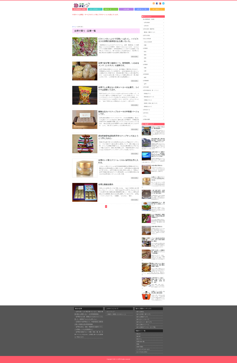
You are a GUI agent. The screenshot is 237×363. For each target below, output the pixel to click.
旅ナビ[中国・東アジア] (143, 314)
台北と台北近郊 (148, 42)
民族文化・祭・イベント (111, 9)
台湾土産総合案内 (105, 184)
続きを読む (134, 56)
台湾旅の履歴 (146, 119)
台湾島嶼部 (146, 80)
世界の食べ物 (140, 341)
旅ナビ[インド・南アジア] (144, 322)
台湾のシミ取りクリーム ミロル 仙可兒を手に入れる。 (158, 178)
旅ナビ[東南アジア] (142, 317)
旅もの (138, 333)
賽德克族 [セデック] (149, 96)
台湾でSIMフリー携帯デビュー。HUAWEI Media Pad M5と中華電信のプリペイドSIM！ (158, 154)
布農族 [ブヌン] (148, 100)
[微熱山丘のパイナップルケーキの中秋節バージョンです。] (84, 128)
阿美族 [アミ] (147, 93)
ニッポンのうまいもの (143, 349)
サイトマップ (110, 311)
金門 (145, 84)
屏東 (145, 58)
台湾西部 (145, 48)
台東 (145, 71)
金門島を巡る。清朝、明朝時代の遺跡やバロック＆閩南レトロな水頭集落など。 (89, 328)
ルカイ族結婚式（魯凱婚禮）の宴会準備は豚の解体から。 (158, 216)
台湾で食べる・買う (142, 9)
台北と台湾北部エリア (95, 9)
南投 (145, 77)
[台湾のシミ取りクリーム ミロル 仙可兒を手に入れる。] (84, 176)
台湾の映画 (147, 22)
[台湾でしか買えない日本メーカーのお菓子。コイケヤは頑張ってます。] (84, 103)
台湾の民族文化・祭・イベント (151, 90)
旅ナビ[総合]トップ (157, 9)
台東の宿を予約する (156, 226)
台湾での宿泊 (146, 35)
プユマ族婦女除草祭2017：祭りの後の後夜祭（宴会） (158, 240)
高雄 (145, 54)
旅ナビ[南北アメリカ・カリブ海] (146, 327)
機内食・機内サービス (149, 32)
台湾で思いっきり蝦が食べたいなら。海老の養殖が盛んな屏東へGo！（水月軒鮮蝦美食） (89, 313)
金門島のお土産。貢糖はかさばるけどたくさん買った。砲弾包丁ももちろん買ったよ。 (89, 318)
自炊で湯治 (140, 346)
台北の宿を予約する (156, 165)
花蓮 (145, 67)
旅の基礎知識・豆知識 (79, 9)
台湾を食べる (146, 109)
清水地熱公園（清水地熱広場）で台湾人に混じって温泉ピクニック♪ (158, 140)
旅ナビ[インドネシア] (143, 319)
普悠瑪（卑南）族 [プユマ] (150, 103)
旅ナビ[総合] (140, 311)
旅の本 (138, 336)
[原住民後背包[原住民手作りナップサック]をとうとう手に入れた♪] (84, 152)
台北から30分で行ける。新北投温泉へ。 (158, 127)
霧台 (145, 61)
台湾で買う (146, 113)
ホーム (74, 26)
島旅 (138, 344)
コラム (144, 116)
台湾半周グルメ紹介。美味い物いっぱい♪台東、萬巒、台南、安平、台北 (158, 280)
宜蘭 (145, 45)
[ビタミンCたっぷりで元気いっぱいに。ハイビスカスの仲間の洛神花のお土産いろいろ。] (84, 55)
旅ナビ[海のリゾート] (143, 324)
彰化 (145, 51)
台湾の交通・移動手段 (148, 29)
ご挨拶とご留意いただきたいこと (116, 314)
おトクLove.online (142, 352)
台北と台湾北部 (147, 38)
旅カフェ (139, 339)
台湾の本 (146, 25)
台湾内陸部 (146, 74)
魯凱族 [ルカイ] (148, 106)
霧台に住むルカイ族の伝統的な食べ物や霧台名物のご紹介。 (158, 265)
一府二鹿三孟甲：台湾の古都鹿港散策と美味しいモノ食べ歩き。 (158, 192)
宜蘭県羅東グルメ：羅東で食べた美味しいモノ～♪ (158, 204)
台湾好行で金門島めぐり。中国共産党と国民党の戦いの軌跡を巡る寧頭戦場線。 (89, 323)
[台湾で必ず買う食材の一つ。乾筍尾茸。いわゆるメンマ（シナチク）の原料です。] (84, 79)
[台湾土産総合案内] (84, 200)
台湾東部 (145, 64)
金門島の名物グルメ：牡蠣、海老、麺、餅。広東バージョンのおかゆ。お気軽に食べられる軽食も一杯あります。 (89, 334)
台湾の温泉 (126, 9)
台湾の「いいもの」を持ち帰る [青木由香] (158, 292)
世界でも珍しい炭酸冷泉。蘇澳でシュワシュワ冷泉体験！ (158, 252)
